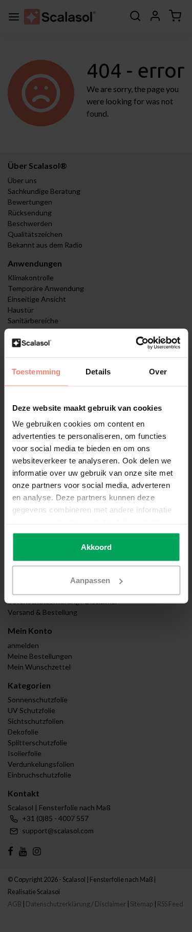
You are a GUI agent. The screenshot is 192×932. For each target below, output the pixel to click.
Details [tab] (98, 371)
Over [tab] (157, 371)
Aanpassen (90, 580)
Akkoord (96, 546)
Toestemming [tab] (36, 371)
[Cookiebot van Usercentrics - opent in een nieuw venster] (136, 343)
